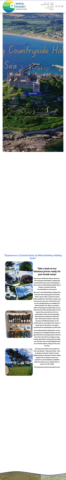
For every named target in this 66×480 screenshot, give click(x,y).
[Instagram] (62, 6)
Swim (48, 3)
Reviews (52, 6)
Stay (48, 6)
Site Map (52, 4)
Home (45, 3)
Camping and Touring (45, 4)
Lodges (52, 3)
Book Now (33, 94)
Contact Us (51, 9)
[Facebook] (56, 6)
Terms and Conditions (49, 7)
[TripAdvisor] (59, 6)
